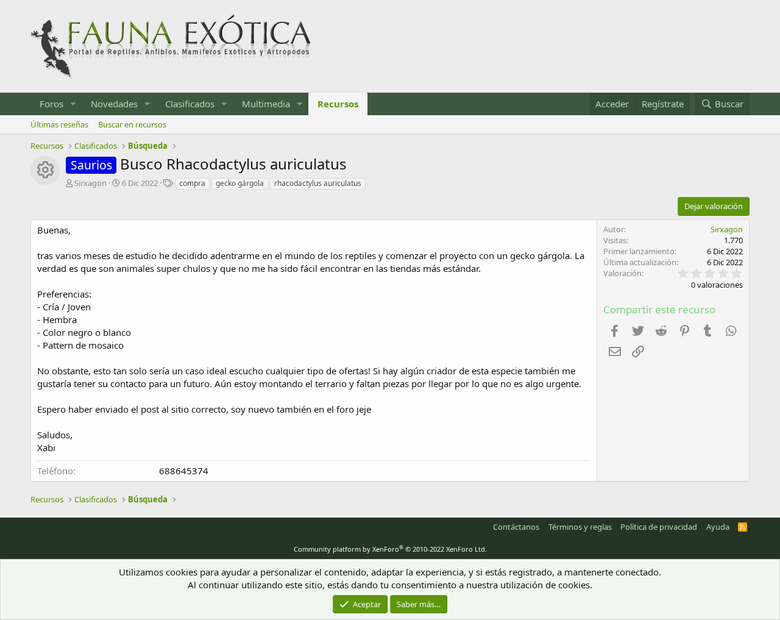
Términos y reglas (580, 526)
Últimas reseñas (59, 124)
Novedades (114, 104)
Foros (51, 104)
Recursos (337, 104)
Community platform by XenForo (390, 549)
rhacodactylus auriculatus (317, 183)
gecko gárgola (240, 183)
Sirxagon (90, 182)
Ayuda (717, 526)
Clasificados (189, 104)
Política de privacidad (658, 526)
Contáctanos (516, 526)
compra (192, 183)
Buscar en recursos (132, 124)
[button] (73, 104)
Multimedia (266, 104)
